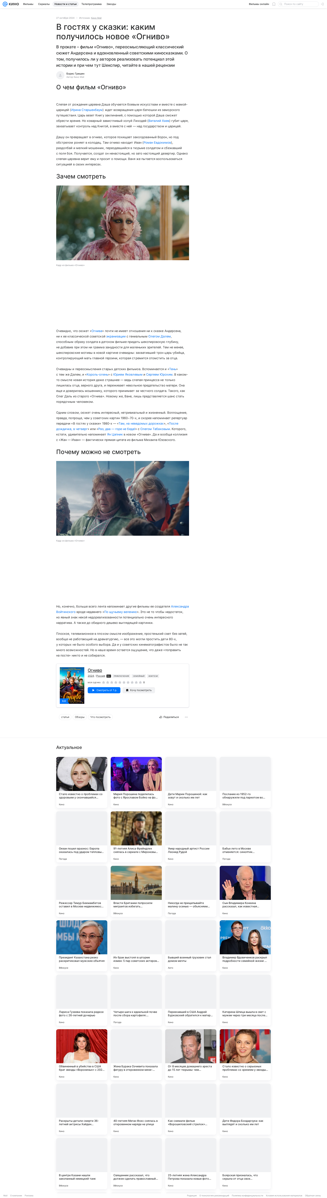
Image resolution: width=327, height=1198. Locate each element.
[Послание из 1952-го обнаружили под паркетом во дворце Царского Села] (245, 782)
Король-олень (97, 374)
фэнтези (153, 676)
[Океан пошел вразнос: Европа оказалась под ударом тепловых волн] (81, 836)
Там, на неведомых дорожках (141, 423)
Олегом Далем (159, 336)
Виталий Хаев (159, 121)
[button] (122, 223)
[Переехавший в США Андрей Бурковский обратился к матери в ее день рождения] (190, 1000)
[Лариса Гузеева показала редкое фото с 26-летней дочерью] (81, 1000)
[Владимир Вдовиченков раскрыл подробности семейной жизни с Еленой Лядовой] (245, 945)
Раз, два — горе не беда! (116, 429)
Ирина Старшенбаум (87, 110)
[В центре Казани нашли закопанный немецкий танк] (81, 1163)
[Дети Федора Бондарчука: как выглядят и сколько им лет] (245, 1109)
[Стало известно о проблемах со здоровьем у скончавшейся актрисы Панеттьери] (81, 782)
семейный (138, 676)
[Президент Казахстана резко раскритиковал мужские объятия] (81, 945)
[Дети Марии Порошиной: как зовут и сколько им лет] (190, 782)
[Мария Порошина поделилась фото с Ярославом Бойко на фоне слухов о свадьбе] (136, 782)
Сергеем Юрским (159, 374)
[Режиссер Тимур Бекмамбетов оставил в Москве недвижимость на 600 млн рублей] (81, 891)
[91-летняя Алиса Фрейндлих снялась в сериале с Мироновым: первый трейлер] (136, 836)
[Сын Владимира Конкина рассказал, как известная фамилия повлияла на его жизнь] (245, 891)
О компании (16, 1195)
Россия (100, 675)
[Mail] (5, 4)
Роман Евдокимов (157, 142)
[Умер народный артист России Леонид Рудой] (190, 836)
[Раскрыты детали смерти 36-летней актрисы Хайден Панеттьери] (81, 1109)
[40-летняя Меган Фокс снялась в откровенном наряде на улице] (136, 1109)
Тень (172, 369)
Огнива (96, 331)
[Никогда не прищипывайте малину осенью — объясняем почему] (190, 891)
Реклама (29, 1195)
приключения (121, 676)
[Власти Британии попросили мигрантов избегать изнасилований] (136, 891)
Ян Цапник (115, 434)
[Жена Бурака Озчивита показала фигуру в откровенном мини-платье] (136, 1054)
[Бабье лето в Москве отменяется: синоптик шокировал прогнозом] (245, 836)
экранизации (116, 336)
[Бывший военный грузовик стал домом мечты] (190, 945)
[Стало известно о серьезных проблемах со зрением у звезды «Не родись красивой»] (245, 1054)
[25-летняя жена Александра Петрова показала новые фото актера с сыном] (190, 1163)
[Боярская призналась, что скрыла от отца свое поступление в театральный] (245, 1163)
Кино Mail (96, 18)
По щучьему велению (120, 612)
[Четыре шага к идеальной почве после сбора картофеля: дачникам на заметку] (136, 1000)
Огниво (95, 670)
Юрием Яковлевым (128, 374)
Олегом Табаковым (155, 429)
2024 (91, 675)
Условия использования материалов (284, 1195)
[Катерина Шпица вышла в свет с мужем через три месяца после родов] (245, 1000)
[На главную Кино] (13, 4)
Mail (5, 1195)
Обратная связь (313, 1195)
